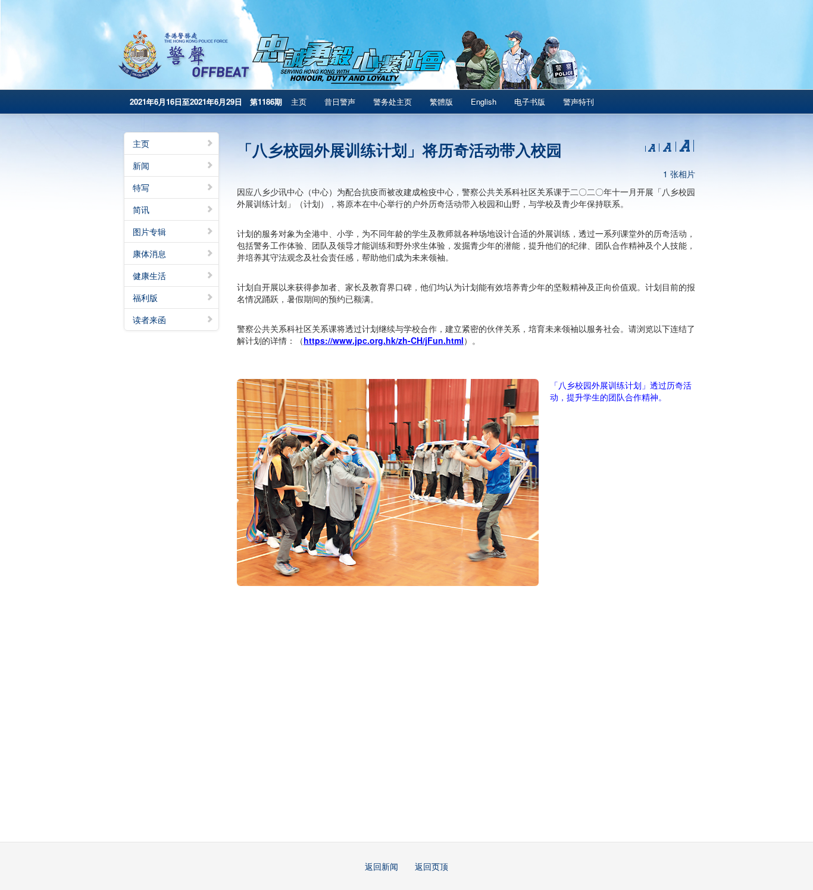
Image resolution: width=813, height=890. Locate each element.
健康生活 (149, 275)
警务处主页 (392, 101)
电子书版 (529, 101)
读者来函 (149, 319)
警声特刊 (578, 101)
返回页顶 (431, 866)
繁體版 (441, 101)
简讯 (141, 209)
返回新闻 (381, 866)
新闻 (141, 165)
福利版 (145, 297)
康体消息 (149, 253)
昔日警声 (339, 101)
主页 (299, 101)
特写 (141, 187)
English (483, 101)
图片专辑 (149, 231)
